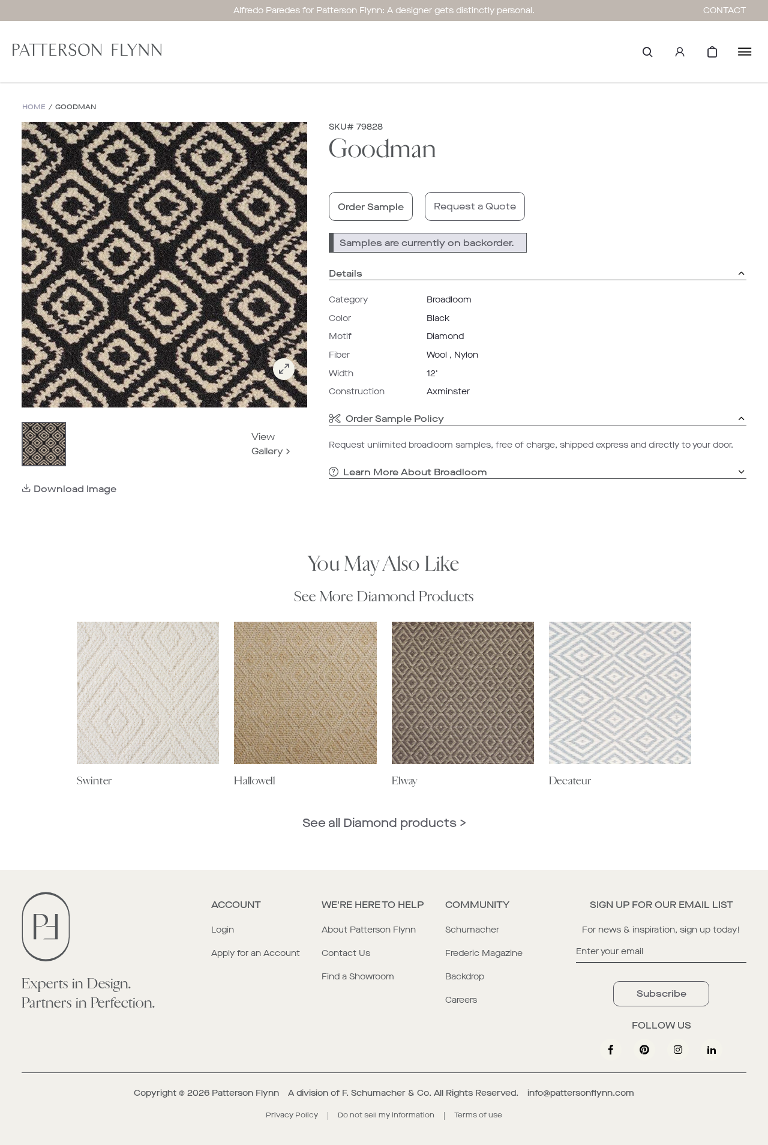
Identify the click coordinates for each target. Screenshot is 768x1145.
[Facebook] (611, 1049)
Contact (724, 10)
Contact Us (346, 953)
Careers (461, 1000)
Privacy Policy (292, 1115)
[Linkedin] (711, 1049)
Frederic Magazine (484, 953)
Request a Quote (475, 206)
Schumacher (472, 930)
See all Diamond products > (384, 823)
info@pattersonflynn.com (580, 1093)
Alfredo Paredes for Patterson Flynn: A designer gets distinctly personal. (384, 10)
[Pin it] (644, 1049)
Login (222, 930)
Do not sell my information (386, 1115)
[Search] (647, 51)
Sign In (680, 51)
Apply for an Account (255, 953)
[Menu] (745, 51)
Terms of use (478, 1115)
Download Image (75, 488)
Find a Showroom (358, 976)
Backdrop (464, 976)
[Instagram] (678, 1049)
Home (34, 107)
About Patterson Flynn (369, 930)
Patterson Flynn (245, 1093)
